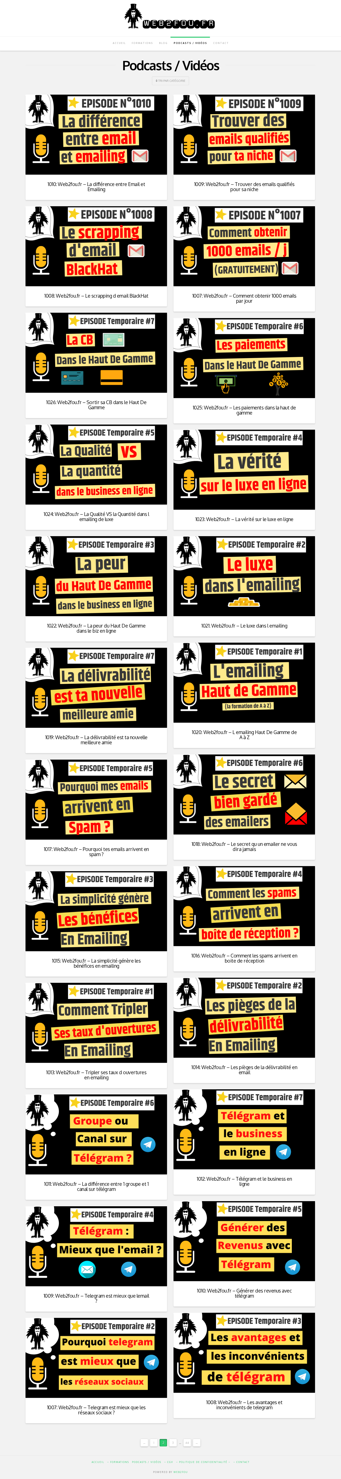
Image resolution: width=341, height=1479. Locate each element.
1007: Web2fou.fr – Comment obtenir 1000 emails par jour (244, 298)
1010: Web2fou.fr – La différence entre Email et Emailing (96, 186)
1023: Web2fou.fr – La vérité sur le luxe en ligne (244, 519)
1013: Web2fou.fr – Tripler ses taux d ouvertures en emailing (96, 1074)
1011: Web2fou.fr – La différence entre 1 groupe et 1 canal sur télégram (96, 1186)
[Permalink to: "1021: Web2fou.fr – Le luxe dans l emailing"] (244, 576)
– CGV (168, 1462)
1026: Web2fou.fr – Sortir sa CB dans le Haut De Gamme (96, 404)
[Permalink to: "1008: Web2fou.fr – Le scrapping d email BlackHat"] (96, 246)
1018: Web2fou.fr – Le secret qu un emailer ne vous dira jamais (244, 846)
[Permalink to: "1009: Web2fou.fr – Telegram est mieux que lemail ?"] (96, 1246)
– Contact (241, 1462)
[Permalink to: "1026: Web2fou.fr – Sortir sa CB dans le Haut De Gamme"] (96, 352)
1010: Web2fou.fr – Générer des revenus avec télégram (244, 1293)
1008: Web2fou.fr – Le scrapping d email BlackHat (96, 295)
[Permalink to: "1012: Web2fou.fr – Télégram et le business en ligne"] (244, 1129)
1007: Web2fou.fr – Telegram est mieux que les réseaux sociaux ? (96, 1410)
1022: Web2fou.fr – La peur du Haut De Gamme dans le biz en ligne (96, 628)
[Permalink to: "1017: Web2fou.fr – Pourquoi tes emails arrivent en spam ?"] (96, 799)
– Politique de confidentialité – (203, 1462)
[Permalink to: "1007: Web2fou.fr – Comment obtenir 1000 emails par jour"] (244, 246)
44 (187, 1443)
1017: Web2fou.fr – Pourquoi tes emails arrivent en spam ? (96, 851)
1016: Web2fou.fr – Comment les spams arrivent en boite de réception (244, 958)
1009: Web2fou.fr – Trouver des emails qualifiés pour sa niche (244, 186)
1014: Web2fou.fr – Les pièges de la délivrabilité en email (244, 1069)
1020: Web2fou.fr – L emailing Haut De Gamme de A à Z (244, 734)
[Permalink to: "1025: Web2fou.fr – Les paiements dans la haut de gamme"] (244, 358)
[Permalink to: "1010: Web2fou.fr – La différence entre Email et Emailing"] (96, 134)
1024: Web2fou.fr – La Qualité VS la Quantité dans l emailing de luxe (96, 516)
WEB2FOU (181, 1472)
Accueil (98, 1462)
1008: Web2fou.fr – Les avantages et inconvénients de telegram (244, 1404)
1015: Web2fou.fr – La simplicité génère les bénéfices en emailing (96, 963)
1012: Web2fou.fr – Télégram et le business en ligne (244, 1181)
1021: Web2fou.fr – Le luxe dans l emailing (244, 625)
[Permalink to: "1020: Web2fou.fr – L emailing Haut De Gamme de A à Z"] (244, 682)
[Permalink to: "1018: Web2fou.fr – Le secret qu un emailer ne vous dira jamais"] (244, 794)
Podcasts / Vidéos (146, 1462)
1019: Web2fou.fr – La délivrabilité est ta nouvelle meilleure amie (96, 739)
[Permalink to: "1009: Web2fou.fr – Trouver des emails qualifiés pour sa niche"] (244, 134)
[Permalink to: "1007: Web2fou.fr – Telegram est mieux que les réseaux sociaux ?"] (96, 1358)
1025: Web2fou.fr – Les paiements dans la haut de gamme (244, 410)
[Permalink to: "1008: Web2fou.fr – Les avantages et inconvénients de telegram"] (244, 1353)
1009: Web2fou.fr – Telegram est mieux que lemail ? (96, 1298)
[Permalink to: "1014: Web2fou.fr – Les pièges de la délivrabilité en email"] (244, 1017)
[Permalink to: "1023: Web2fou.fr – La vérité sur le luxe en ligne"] (244, 469)
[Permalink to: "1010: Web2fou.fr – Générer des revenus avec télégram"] (244, 1241)
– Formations (118, 1462)
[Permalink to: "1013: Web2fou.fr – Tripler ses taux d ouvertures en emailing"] (96, 1023)
